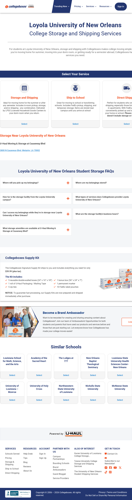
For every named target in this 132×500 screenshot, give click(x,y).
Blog (25, 462)
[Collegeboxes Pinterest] (111, 472)
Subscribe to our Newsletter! (112, 462)
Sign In (121, 6)
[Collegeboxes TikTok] (107, 472)
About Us (27, 471)
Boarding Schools (61, 463)
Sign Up (42, 458)
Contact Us (112, 454)
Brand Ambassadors (59, 468)
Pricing (77, 6)
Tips (25, 458)
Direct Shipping (12, 473)
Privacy (102, 492)
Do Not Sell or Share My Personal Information (106, 495)
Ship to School (12, 469)
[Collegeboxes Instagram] (107, 467)
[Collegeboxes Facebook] (111, 467)
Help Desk (28, 454)
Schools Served (12, 454)
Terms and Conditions (117, 492)
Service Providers (61, 478)
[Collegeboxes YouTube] (116, 467)
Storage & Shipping (9, 463)
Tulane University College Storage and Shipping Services (85, 464)
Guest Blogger (59, 474)
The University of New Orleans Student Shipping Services (88, 472)
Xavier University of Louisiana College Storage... (87, 454)
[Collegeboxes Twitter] (121, 467)
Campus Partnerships (59, 457)
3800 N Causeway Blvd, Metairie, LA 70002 (20, 150)
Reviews (27, 466)
